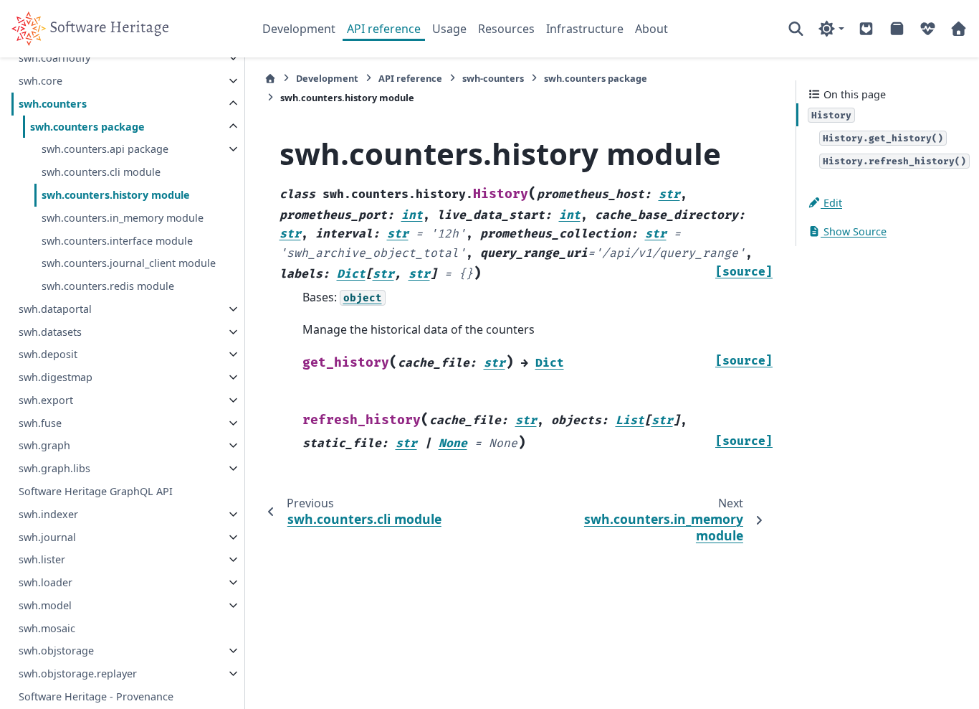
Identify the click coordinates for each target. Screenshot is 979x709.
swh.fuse (40, 423)
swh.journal (47, 537)
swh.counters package (87, 126)
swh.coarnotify (54, 58)
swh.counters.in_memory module (123, 218)
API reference (384, 29)
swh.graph (44, 445)
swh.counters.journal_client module (129, 263)
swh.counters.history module (116, 195)
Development (298, 29)
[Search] (796, 29)
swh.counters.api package (105, 149)
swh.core (40, 81)
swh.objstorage (56, 650)
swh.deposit (48, 354)
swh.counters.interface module (117, 241)
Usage (449, 29)
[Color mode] (831, 29)
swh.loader (45, 582)
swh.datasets (50, 332)
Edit (831, 203)
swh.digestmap (55, 377)
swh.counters (53, 104)
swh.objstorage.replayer (78, 673)
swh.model (45, 605)
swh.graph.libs (54, 468)
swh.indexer (48, 514)
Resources (506, 29)
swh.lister (42, 559)
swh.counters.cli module (101, 172)
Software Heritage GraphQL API (96, 491)
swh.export (46, 400)
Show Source (854, 231)
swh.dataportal (55, 309)
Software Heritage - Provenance (96, 696)
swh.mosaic (47, 628)
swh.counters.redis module (108, 286)
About (651, 29)
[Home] (270, 78)
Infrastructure (585, 29)
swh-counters (493, 78)
